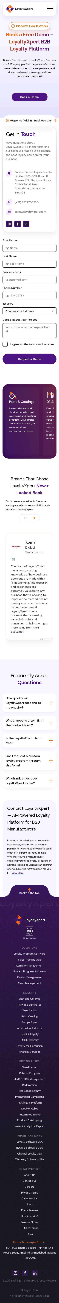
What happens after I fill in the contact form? (24, 722)
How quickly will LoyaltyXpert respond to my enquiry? (23, 702)
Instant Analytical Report (29, 1126)
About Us (29, 1175)
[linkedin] (26, 224)
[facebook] (17, 224)
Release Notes (29, 1222)
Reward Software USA (29, 1147)
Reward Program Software (29, 971)
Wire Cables (29, 1010)
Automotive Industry (29, 1028)
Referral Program (29, 1073)
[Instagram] (9, 224)
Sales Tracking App (29, 959)
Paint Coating (29, 1016)
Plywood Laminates (29, 1004)
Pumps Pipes (29, 1022)
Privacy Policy (29, 1192)
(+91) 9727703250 (27, 202)
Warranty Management (29, 965)
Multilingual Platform (29, 1102)
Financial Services (29, 1051)
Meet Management (29, 983)
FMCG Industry (29, 1040)
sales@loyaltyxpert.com (30, 212)
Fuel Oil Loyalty (29, 1034)
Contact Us (29, 1180)
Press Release (29, 1210)
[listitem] (22, 421)
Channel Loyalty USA (29, 1153)
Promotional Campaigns (29, 1097)
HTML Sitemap (29, 1228)
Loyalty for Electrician (30, 1046)
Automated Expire (30, 1114)
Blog (29, 1204)
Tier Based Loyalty (29, 1091)
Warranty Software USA (29, 1159)
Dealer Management (29, 977)
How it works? (29, 1216)
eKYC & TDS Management (29, 1079)
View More (17, 873)
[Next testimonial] (34, 518)
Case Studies (29, 1198)
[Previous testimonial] (25, 518)
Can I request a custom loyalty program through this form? (23, 760)
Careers (29, 1186)
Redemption (29, 1085)
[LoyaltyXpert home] (19, 9)
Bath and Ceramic (29, 998)
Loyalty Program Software (29, 953)
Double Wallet (29, 1108)
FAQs (29, 1234)
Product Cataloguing (29, 1120)
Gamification (29, 1067)
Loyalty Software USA (30, 1141)
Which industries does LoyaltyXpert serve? (22, 780)
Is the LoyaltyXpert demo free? (24, 740)
